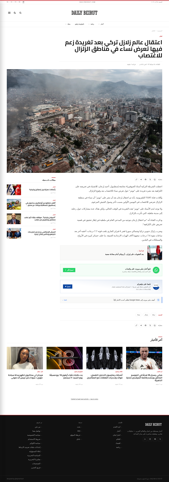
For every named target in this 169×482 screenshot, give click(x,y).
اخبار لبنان (117, 435)
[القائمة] (9, 12)
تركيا (153, 315)
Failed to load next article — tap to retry (84, 399)
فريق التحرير (36, 467)
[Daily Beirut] (84, 12)
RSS (79, 431)
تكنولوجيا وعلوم (79, 24)
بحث (79, 427)
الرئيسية (159, 31)
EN (19, 2)
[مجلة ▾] (65, 24)
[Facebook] (155, 439)
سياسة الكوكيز (36, 443)
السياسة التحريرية (34, 455)
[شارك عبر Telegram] (141, 179)
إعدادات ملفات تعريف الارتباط (30, 447)
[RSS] (145, 439)
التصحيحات (37, 463)
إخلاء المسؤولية (35, 451)
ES (11, 2)
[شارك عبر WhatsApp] (155, 179)
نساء (138, 315)
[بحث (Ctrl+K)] (20, 12)
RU (7, 2)
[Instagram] (150, 439)
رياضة (92, 24)
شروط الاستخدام (35, 439)
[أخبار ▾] (98, 24)
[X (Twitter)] (160, 439)
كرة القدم (117, 427)
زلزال (146, 315)
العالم (153, 31)
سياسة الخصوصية (34, 435)
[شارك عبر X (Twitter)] (150, 179)
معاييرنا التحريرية (35, 459)
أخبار (102, 24)
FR (15, 2)
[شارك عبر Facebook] (145, 179)
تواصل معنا (37, 431)
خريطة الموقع (76, 435)
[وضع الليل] (14, 12)
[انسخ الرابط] (136, 179)
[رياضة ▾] (88, 24)
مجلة (69, 24)
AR (23, 2)
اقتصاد (119, 443)
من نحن (38, 427)
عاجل (79, 439)
